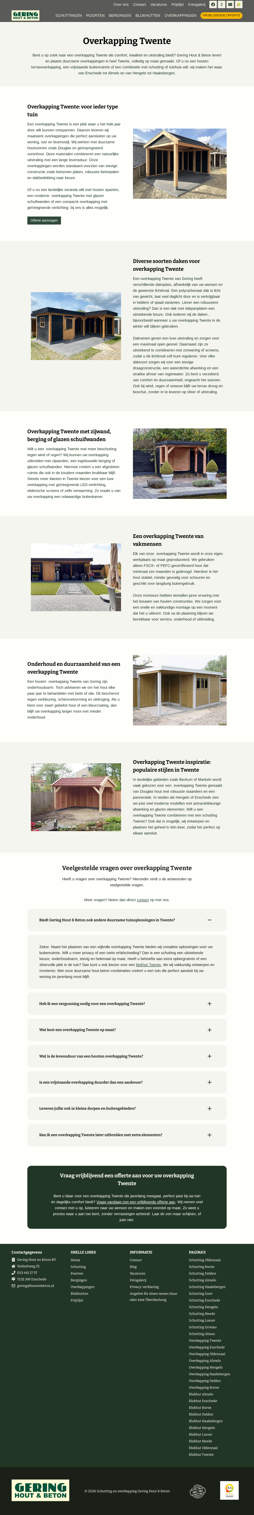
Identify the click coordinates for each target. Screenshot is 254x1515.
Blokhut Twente (201, 1455)
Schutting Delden (202, 1273)
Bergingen (79, 1280)
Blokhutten (79, 1294)
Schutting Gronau (203, 1327)
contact (143, 900)
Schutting (78, 1267)
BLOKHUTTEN (148, 15)
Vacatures (158, 4)
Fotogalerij (196, 4)
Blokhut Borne (200, 1408)
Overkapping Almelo (205, 1361)
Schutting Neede (202, 1314)
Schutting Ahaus (202, 1334)
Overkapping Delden (205, 1381)
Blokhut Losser (200, 1434)
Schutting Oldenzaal (205, 1260)
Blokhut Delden (201, 1414)
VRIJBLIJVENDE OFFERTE (221, 15)
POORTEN (95, 15)
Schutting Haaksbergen (207, 1287)
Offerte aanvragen (44, 220)
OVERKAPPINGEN (180, 15)
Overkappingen (82, 1287)
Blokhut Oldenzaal (203, 1448)
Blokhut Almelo (201, 1394)
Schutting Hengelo (203, 1307)
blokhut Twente (148, 965)
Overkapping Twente (205, 1341)
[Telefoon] (221, 4)
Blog (133, 1267)
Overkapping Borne (204, 1387)
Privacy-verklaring (144, 1287)
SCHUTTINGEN (68, 15)
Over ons (121, 4)
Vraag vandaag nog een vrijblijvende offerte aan (136, 1202)
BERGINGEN (120, 15)
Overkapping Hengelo (206, 1367)
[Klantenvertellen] (238, 4)
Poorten (77, 1273)
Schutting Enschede (204, 1300)
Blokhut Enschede (203, 1401)
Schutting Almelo (202, 1280)
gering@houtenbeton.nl (35, 1286)
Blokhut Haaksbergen (206, 1421)
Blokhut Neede (200, 1441)
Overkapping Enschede (207, 1347)
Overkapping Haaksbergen (209, 1374)
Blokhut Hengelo (202, 1428)
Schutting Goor (201, 1294)
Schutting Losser (202, 1320)
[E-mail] (230, 4)
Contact (139, 4)
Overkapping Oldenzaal (207, 1354)
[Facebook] (213, 4)
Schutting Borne (201, 1267)
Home (75, 1260)
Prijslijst (177, 4)
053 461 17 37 (27, 1273)
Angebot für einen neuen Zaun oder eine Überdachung (153, 1297)
